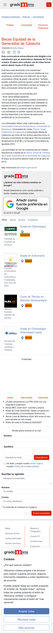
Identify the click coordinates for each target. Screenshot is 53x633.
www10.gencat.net (28, 167)
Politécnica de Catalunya (13, 131)
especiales (43, 397)
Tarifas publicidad (13, 538)
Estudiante (33, 219)
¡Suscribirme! (42, 457)
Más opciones (26, 628)
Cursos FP (35, 536)
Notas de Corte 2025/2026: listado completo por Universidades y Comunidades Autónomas (27, 412)
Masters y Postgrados (35, 530)
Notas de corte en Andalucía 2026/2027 (24, 422)
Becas (13, 219)
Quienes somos (12, 533)
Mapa (7, 528)
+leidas (10, 397)
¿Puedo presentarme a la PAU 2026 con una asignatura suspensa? (26, 403)
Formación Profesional (43, 26)
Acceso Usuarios (13, 543)
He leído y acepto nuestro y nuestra (24, 465)
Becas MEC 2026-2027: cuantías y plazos (25, 407)
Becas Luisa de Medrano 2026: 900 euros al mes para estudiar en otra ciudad (28, 418)
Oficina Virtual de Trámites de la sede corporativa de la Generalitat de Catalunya (26, 154)
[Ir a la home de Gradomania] (22, 4)
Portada (10, 24)
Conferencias (36, 541)
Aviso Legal (35, 463)
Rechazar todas (26, 619)
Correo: (5, 497)
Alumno (21, 219)
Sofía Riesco (18, 47)
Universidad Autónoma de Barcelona (18, 126)
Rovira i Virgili (39, 129)
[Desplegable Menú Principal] (5, 4)
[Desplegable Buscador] (48, 4)
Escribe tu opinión (13, 474)
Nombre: (6, 487)
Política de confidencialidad (26, 466)
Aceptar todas (26, 611)
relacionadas (26, 397)
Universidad (26, 24)
